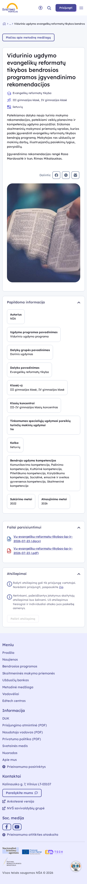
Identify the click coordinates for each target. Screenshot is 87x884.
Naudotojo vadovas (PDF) (22, 732)
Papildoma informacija (26, 302)
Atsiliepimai (17, 573)
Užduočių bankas (15, 680)
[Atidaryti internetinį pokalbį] (76, 866)
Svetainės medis (15, 746)
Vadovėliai (10, 694)
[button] (49, 8)
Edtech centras (14, 701)
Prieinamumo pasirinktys (26, 767)
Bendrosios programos (19, 666)
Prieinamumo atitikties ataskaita (32, 835)
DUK (5, 718)
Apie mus (9, 760)
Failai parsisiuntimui (24, 527)
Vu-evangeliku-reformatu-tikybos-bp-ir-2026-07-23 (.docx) (43, 539)
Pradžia (8, 653)
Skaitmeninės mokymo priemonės (28, 673)
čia (61, 587)
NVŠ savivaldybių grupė (26, 808)
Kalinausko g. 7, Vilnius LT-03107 (26, 784)
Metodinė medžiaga (17, 687)
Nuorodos (9, 753)
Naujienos (10, 659)
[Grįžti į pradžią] (6, 23)
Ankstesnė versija (20, 801)
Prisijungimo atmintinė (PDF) (24, 725)
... (10, 23)
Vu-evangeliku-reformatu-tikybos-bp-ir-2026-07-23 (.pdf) (43, 551)
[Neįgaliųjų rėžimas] (40, 8)
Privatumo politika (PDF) (21, 739)
